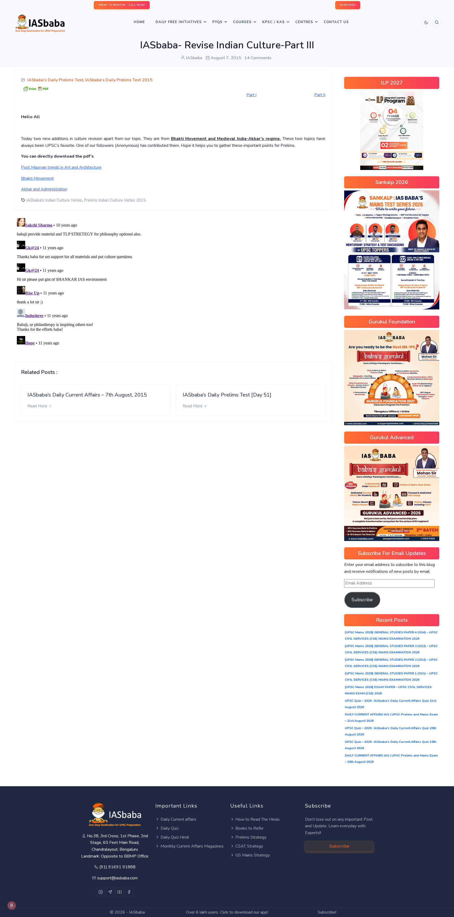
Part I (251, 95)
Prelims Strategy (250, 837)
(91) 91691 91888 (117, 867)
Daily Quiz (170, 828)
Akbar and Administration (44, 189)
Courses (242, 22)
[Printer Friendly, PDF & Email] (35, 88)
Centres (304, 22)
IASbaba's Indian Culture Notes (54, 200)
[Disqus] (173, 282)
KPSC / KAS (273, 22)
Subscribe (362, 600)
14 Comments (257, 58)
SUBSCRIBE (348, 5)
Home (139, 22)
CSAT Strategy (249, 846)
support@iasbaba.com (117, 878)
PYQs (217, 22)
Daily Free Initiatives (179, 22)
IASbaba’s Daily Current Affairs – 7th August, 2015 (87, 394)
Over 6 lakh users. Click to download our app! (227, 912)
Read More (37, 406)
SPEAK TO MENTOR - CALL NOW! (121, 5)
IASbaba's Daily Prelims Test (55, 80)
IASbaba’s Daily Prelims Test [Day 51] (227, 394)
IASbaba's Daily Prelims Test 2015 (118, 80)
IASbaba (137, 912)
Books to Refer (249, 828)
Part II (319, 95)
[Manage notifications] (11, 905)
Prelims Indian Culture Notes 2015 (115, 200)
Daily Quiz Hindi (175, 837)
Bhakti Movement (37, 178)
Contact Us (336, 22)
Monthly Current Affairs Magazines (192, 846)
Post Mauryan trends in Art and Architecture (61, 167)
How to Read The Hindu (257, 819)
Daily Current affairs (178, 819)
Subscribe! (327, 912)
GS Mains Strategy (252, 855)
